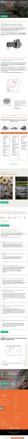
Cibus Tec (14, 217)
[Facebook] (13, 428)
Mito (14, 397)
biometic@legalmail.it (10, 432)
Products (3, 19)
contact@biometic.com (5, 401)
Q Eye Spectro (16, 401)
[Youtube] (17, 428)
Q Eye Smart (16, 399)
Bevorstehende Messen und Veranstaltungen (5, 422)
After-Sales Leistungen (17, 418)
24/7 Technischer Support (17, 416)
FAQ (14, 422)
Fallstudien (2, 420)
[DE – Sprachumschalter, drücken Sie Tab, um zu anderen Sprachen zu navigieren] (25, 1)
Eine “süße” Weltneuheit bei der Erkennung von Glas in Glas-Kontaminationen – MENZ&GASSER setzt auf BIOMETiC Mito (6, 192)
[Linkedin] (11, 428)
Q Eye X (15, 403)
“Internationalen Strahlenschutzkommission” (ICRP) (9, 298)
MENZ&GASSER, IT (17, 108)
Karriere (2, 418)
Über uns (2, 416)
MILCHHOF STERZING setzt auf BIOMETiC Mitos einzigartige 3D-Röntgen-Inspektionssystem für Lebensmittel (21, 191)
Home (1, 19)
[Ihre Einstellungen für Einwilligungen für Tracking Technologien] (26, 437)
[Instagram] (15, 428)
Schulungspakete (16, 420)
